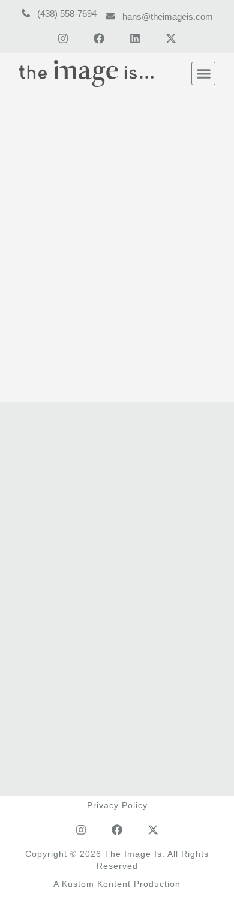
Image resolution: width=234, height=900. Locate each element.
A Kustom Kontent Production (117, 884)
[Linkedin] (135, 38)
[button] (203, 74)
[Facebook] (99, 38)
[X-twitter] (171, 38)
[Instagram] (63, 38)
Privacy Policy (117, 805)
